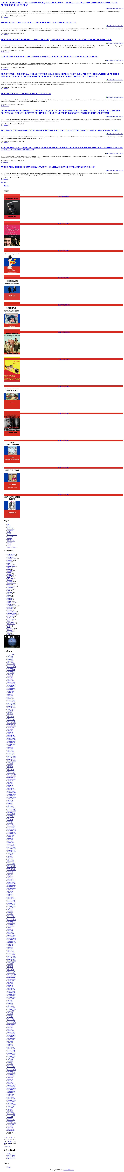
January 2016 (11, 845)
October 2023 (11, 706)
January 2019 (11, 791)
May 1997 (10, 1118)
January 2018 (11, 809)
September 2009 (11, 961)
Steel (8, 621)
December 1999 (11, 1104)
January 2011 (11, 936)
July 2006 (10, 1012)
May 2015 (10, 858)
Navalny (9, 604)
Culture (9, 572)
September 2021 (11, 744)
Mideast (9, 598)
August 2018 (10, 798)
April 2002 (10, 1082)
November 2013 (11, 885)
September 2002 (11, 1074)
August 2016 (10, 835)
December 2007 (11, 992)
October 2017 (11, 814)
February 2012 (11, 917)
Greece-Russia (11, 586)
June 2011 (10, 929)
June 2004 (10, 1042)
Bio (8, 524)
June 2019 (10, 783)
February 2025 (11, 682)
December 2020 (11, 756)
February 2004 (11, 1048)
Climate (9, 568)
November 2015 (11, 848)
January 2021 (11, 754)
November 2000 (11, 1100)
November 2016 (11, 830)
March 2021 (10, 751)
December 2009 (11, 956)
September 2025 (11, 671)
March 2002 (10, 1083)
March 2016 (10, 842)
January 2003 (11, 1068)
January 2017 (11, 827)
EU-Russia (10, 578)
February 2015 (11, 862)
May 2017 (10, 821)
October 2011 (11, 923)
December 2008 (11, 974)
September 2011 (11, 924)
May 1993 (10, 1121)
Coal (8, 569)
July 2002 (10, 1077)
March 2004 (10, 1047)
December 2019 (11, 774)
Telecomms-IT (11, 622)
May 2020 (10, 767)
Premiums (10, 536)
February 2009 (11, 971)
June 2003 (10, 1061)
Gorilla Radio (11, 1155)
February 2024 (11, 700)
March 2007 (10, 1006)
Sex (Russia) (10, 616)
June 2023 (10, 712)
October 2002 (11, 1073)
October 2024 (11, 688)
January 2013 (11, 900)
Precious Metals (11, 611)
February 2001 (11, 1098)
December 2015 (11, 847)
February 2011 (11, 935)
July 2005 (10, 1026)
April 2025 (10, 679)
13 (11, 1139)
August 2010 (10, 944)
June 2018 (10, 801)
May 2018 (10, 803)
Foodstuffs (10, 581)
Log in (9, 1167)
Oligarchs (10, 608)
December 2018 (11, 792)
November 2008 (11, 976)
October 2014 (11, 868)
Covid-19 (9, 571)
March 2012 (10, 915)
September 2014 (11, 870)
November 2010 (11, 939)
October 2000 (11, 1101)
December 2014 (11, 865)
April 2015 (10, 859)
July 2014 (10, 873)
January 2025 (11, 683)
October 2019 (11, 777)
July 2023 (10, 711)
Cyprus (9, 574)
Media (9, 595)
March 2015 (10, 861)
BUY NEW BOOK (64, 196)
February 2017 (11, 826)
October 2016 (11, 832)
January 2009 (11, 973)
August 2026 (10, 654)
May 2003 (10, 1062)
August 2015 (10, 853)
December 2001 (11, 1088)
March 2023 (10, 717)
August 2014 (10, 871)
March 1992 (10, 1129)
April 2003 (10, 1064)
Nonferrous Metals (12, 605)
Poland (9, 610)
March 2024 (10, 698)
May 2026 (10, 659)
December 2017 (11, 811)
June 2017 (10, 820)
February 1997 (11, 1120)
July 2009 (10, 964)
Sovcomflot (10, 619)
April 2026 (10, 661)
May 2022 (10, 732)
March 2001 (10, 1097)
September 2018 (11, 797)
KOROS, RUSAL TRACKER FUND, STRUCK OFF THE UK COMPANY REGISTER (38, 22)
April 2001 (10, 1095)
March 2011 (10, 933)
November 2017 (11, 812)
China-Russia (11, 566)
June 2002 (10, 1079)
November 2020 (11, 758)
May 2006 (10, 1015)
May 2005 (10, 1027)
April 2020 (10, 768)
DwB (8, 577)
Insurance (10, 587)
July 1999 (10, 1108)
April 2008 (10, 986)
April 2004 (10, 1045)
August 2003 (10, 1058)
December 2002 (11, 1070)
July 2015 (10, 854)
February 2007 (11, 1008)
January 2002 (11, 1086)
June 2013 (10, 892)
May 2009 (10, 967)
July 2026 (10, 656)
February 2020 (11, 771)
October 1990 (11, 1130)
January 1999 (11, 1115)
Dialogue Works (11, 1153)
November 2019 (11, 776)
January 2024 (11, 701)
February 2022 (11, 736)
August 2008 (10, 980)
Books (9, 526)
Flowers (9, 542)
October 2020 (11, 759)
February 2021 (11, 753)
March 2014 (10, 879)
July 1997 (10, 1117)
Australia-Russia (11, 558)
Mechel (9, 593)
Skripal (9, 618)
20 (11, 1141)
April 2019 (10, 786)
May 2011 (10, 930)
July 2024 (10, 692)
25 (8, 1143)
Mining (9, 601)
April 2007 (10, 1004)
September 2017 (11, 815)
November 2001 (11, 1089)
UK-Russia (10, 628)
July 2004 (10, 1041)
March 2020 (10, 770)
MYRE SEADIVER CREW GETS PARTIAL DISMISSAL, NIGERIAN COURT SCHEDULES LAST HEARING (49, 57)
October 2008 (11, 977)
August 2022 (10, 727)
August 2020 (10, 762)
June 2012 (10, 911)
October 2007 (11, 995)
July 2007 (10, 1000)
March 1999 (10, 1112)
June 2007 (10, 1001)
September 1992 (11, 1123)
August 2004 (10, 1039)
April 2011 (10, 932)
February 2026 (11, 664)
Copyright (10, 539)
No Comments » (5, 17)
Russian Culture (11, 613)
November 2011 (11, 921)
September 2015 (11, 851)
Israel (8, 590)
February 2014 (11, 880)
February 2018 (11, 808)
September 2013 (11, 888)
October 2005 (11, 1024)
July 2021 (10, 745)
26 (10, 1143)
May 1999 (10, 1111)
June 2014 (10, 874)
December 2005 (11, 1023)
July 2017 (10, 818)
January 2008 (11, 991)
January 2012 (11, 918)
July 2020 (10, 764)
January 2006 (11, 1021)
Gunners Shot (11, 1157)
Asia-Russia (10, 557)
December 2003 (11, 1051)
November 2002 (11, 1071)
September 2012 (11, 906)
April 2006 (10, 1017)
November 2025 (11, 668)
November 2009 (11, 958)
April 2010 (10, 950)
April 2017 (10, 823)
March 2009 (10, 970)
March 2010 (10, 951)
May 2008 (10, 985)
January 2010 (11, 954)
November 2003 (11, 1053)
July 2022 (10, 729)
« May (6, 1146)
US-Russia (10, 631)
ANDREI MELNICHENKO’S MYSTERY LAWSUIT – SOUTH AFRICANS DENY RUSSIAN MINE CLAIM (48, 167)
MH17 (9, 596)
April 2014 (10, 877)
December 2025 (11, 667)
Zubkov (9, 634)
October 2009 (11, 959)
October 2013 (11, 886)
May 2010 (10, 948)
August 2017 (10, 817)
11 (8, 1139)
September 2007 (11, 997)
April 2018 (10, 804)
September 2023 (11, 708)
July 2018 (10, 800)
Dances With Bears (69, 1170)
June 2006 (10, 1014)
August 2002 (10, 1076)
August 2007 (10, 998)
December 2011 (11, 920)
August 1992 (10, 1124)
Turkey (9, 627)
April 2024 (10, 697)
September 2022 (11, 726)
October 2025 (11, 670)
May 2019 (10, 785)
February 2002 (11, 1085)
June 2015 (10, 856)
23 (5, 1143)
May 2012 (10, 912)
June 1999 (10, 1109)
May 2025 (10, 677)
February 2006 (11, 1020)
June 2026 (10, 658)
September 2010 (11, 942)
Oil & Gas (10, 607)
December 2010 (11, 938)
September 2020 (11, 761)
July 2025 (10, 674)
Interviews (10, 527)
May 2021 (10, 748)
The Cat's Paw (11, 624)
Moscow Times (11, 602)
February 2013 (11, 898)
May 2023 (10, 714)
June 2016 (10, 838)
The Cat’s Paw (11, 541)
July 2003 (10, 1059)
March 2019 (10, 788)
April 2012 (10, 914)
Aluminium (10, 555)
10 (6, 1139)
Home (6, 186)
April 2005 (10, 1029)
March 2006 (10, 1018)
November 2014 (11, 867)
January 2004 (11, 1050)
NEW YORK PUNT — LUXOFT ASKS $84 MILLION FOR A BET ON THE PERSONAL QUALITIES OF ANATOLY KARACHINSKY (60, 130)
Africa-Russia (11, 554)
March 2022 (10, 735)
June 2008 (10, 983)
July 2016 (10, 836)
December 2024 (11, 685)
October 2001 (11, 1091)
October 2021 (11, 742)
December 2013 (11, 883)
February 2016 (11, 844)
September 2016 (11, 833)
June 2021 (10, 747)
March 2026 (10, 662)
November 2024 (11, 686)
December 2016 (11, 829)
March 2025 (10, 680)
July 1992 (10, 1126)
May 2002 (10, 1080)
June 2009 (10, 965)
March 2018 (10, 806)
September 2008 (11, 979)
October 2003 (11, 1054)
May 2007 (10, 1003)
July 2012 (10, 909)
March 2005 (10, 1030)
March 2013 (10, 897)
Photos (9, 533)
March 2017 (10, 824)
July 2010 (10, 945)
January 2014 (11, 882)
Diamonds (10, 575)
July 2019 (10, 782)
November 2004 (11, 1036)
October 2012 (11, 904)
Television (10, 530)
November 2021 (11, 741)
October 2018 (11, 795)
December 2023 (11, 703)
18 (8, 1141)
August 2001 (10, 1094)
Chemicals (10, 565)
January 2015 (11, 864)
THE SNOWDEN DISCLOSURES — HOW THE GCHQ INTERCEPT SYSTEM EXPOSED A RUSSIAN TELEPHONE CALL (56, 39)
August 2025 (10, 673)
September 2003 (11, 1056)
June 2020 (10, 765)
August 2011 (10, 926)
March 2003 (10, 1065)
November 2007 (11, 994)
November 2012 (11, 903)
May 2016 (10, 839)
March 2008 (10, 988)
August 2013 (10, 889)
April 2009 (10, 968)
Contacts (9, 538)
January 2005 (11, 1033)
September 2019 (11, 779)
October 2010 (11, 941)
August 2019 (10, 780)
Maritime (9, 592)
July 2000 (10, 1103)
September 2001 (11, 1092)
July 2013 (10, 891)
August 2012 (10, 908)
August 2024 (10, 691)
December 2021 (11, 739)
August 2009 (10, 962)
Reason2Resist (11, 1158)
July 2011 (10, 927)
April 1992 (10, 1127)
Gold (8, 584)
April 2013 (10, 895)
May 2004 (10, 1044)
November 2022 (11, 723)
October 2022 (11, 724)
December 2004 (11, 1035)
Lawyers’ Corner (11, 547)
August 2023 (10, 709)
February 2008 (11, 989)
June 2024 (10, 694)
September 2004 (11, 1038)
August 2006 (10, 1011)
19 (10, 1141)
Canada (9, 563)
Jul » (10, 1146)
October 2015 (11, 850)
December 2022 (11, 721)
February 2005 (11, 1032)
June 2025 (10, 676)
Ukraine (9, 630)
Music (9, 544)
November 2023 (11, 704)
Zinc (8, 633)
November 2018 (11, 794)
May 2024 (10, 695)
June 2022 (10, 730)
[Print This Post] (110, 8)
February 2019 (11, 789)
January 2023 (11, 720)
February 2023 (11, 718)
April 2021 (10, 750)
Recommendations (12, 535)
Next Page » (4, 182)
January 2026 (11, 665)
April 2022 (10, 733)
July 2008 (10, 982)
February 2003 (11, 1067)
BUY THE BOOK (64, 224)
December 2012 (11, 901)
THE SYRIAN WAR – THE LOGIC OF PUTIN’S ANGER (26, 93)
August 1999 (10, 1106)
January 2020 (11, 773)
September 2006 (11, 1009)
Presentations (10, 529)
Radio (9, 532)
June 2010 (10, 947)
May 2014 (10, 876)
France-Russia (11, 583)
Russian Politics (11, 615)
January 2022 (11, 738)
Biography (10, 560)
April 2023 (10, 715)
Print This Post (119, 8)
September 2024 (11, 689)
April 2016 (10, 841)
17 (6, 1141)
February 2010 (11, 953)
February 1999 (11, 1114)
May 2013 (10, 894)
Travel (9, 545)
